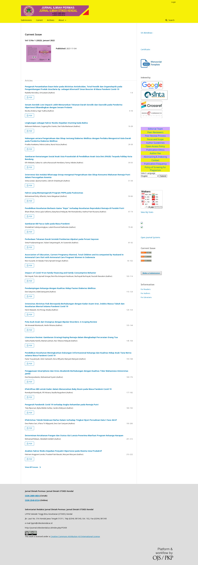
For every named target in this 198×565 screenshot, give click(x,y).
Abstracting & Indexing (155, 156)
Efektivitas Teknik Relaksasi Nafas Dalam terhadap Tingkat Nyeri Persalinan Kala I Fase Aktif (71, 420)
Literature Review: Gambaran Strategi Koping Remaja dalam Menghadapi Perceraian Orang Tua (71, 337)
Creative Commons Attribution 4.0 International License (75, 536)
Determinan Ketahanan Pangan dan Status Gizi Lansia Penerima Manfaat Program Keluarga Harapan (74, 435)
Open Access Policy (155, 146)
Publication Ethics (155, 149)
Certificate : (146, 49)
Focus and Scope (155, 139)
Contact (155, 160)
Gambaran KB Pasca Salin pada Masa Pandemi (47, 223)
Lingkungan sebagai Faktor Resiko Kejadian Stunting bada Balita (56, 123)
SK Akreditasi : (147, 32)
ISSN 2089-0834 (32, 495)
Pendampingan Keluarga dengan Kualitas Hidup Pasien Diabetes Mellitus (60, 288)
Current (39, 20)
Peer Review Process (155, 135)
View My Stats (147, 212)
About (62, 20)
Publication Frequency (155, 163)
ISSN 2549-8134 (32, 500)
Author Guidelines (155, 142)
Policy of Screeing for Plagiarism (155, 169)
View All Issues (31, 467)
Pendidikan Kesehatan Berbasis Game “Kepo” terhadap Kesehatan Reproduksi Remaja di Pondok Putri (74, 208)
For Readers (146, 289)
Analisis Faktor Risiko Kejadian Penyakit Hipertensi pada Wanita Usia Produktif (63, 451)
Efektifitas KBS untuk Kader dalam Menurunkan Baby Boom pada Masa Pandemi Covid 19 (68, 389)
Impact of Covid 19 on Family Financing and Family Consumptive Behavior (60, 272)
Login (173, 2)
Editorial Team (155, 128)
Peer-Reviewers (155, 132)
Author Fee (155, 153)
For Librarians (146, 297)
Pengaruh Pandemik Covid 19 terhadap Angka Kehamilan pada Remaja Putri (61, 404)
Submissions (26, 20)
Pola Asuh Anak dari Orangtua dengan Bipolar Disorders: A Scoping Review (61, 322)
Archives (50, 20)
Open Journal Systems (150, 237)
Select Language (148, 173)
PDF (30, 97)
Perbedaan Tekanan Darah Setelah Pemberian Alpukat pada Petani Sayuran (62, 239)
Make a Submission (151, 273)
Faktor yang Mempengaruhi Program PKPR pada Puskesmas (54, 192)
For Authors (145, 293)
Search (171, 20)
